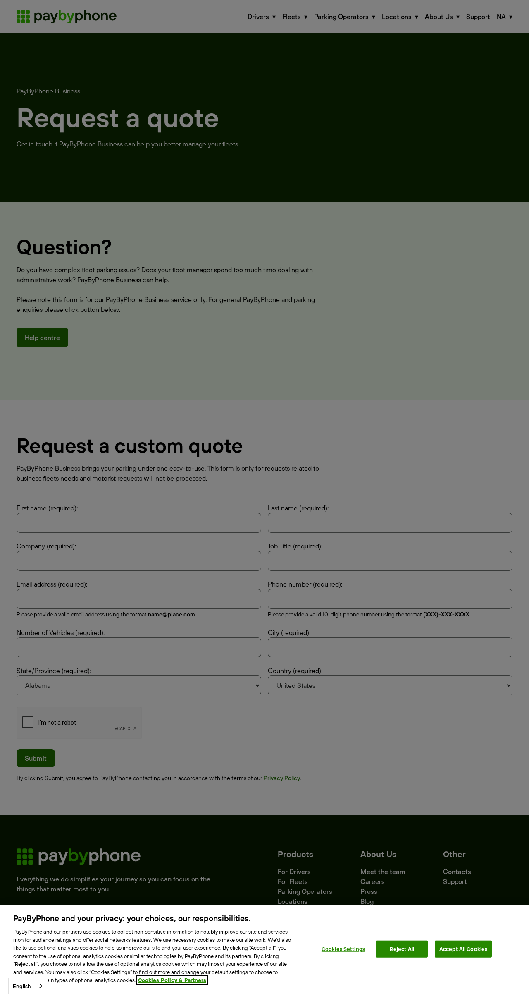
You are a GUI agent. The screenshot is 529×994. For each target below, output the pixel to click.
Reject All (402, 948)
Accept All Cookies (463, 948)
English (22, 986)
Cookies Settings (343, 948)
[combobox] (28, 986)
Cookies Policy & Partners (172, 980)
